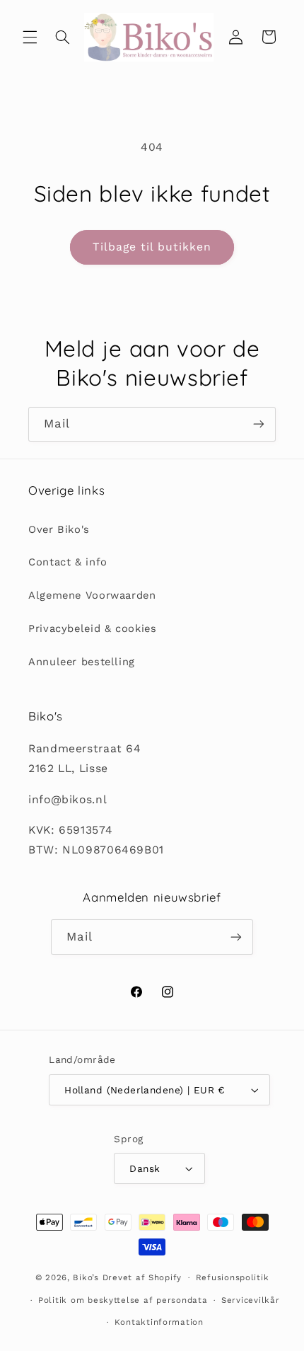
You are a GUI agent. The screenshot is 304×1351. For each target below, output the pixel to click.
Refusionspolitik (232, 1277)
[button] (29, 37)
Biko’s (85, 1277)
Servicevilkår (250, 1300)
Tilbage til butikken (152, 246)
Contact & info (67, 562)
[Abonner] (258, 424)
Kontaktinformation (159, 1322)
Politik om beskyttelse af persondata (122, 1300)
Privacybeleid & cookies (92, 628)
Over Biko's (59, 529)
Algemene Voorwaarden (92, 595)
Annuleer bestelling (81, 661)
